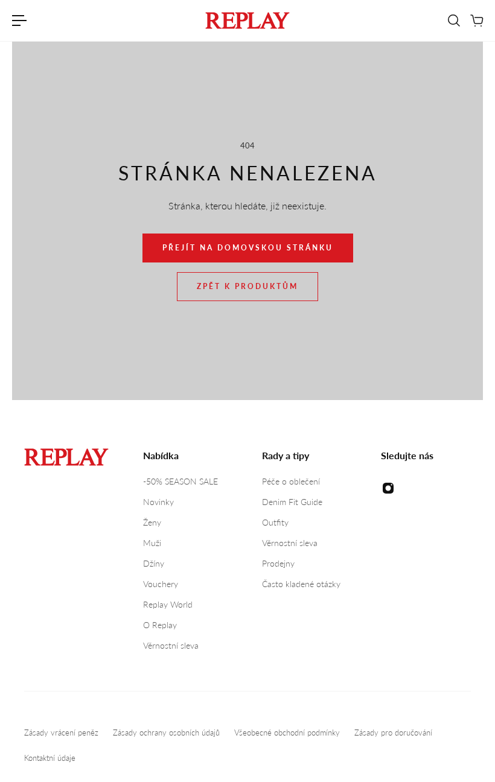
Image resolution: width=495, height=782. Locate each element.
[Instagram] (388, 488)
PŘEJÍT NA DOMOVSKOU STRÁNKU (247, 247)
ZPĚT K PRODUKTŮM (247, 286)
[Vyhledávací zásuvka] (453, 20)
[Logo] (247, 20)
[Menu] (19, 20)
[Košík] (476, 20)
